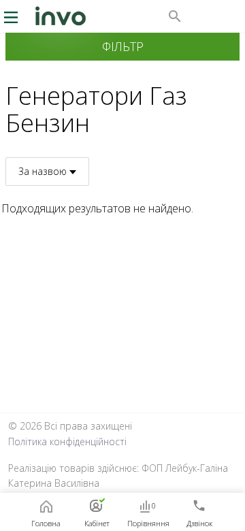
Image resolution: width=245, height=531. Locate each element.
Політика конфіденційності (67, 441)
